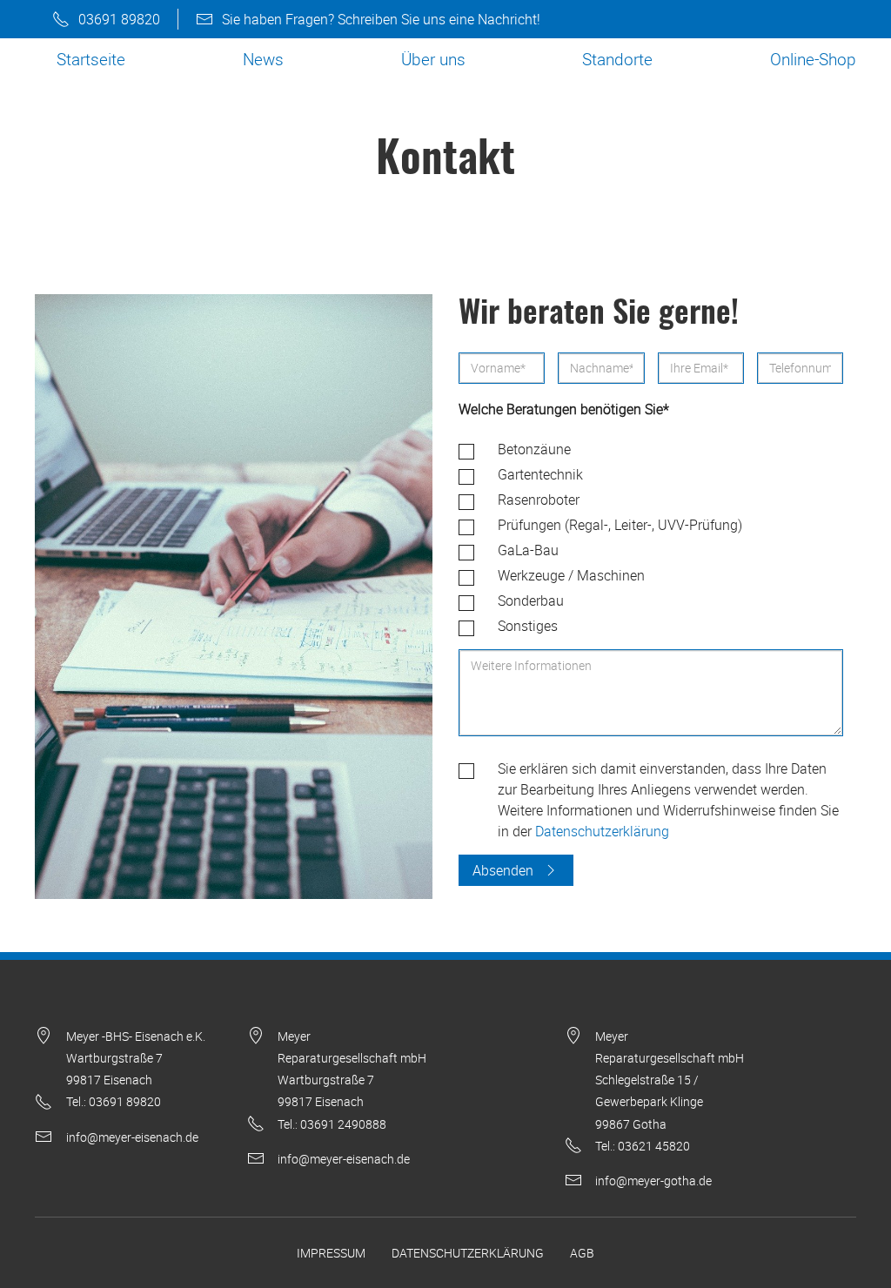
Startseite (91, 59)
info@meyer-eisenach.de (132, 1137)
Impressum (331, 1252)
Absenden (502, 870)
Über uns (433, 59)
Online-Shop (813, 59)
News (263, 59)
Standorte (617, 59)
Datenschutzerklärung (602, 831)
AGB (582, 1252)
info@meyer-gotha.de (653, 1180)
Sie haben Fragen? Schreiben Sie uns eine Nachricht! (381, 19)
